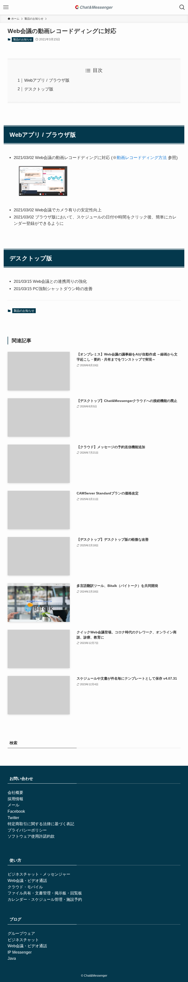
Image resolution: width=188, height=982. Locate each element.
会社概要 (15, 792)
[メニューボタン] (6, 7)
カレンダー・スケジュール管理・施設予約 (45, 899)
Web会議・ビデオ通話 (27, 881)
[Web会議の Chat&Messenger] (94, 7)
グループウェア (21, 933)
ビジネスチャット (23, 940)
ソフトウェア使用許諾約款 (31, 836)
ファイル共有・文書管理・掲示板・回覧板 (45, 893)
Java (12, 958)
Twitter (13, 818)
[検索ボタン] (182, 7)
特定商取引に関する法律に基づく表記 (41, 824)
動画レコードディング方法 (142, 157)
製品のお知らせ (22, 39)
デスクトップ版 (38, 89)
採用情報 (15, 799)
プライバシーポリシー (27, 830)
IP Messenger (20, 952)
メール (13, 805)
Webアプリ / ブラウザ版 (47, 80)
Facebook (16, 811)
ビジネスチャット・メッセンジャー (39, 874)
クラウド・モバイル (25, 887)
